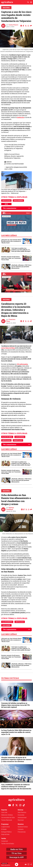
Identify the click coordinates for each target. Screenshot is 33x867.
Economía (21, 815)
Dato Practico (22, 812)
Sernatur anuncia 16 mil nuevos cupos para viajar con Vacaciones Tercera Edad (11, 258)
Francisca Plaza (10, 320)
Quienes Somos (23, 827)
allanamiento (7, 622)
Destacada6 (6, 200)
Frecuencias (22, 832)
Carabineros (19, 437)
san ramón (6, 625)
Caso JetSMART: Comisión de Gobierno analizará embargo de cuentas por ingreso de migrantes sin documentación (16, 786)
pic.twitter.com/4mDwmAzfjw (14, 164)
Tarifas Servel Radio (7, 843)
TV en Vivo (16, 853)
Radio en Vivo (16, 849)
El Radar (4, 829)
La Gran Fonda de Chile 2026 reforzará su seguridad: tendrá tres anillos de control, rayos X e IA (16, 732)
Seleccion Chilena (7, 815)
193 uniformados (22, 364)
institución (20, 117)
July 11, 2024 (8, 169)
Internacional (22, 817)
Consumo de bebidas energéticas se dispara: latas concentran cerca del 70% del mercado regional (15, 705)
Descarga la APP (16, 857)
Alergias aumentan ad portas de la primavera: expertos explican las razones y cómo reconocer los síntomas (16, 759)
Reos (6, 204)
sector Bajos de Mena (8, 348)
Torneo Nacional (6, 820)
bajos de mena (7, 437)
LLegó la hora (5, 827)
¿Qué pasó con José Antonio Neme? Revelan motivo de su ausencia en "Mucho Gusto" (11, 241)
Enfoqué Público (6, 832)
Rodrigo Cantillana (10, 508)
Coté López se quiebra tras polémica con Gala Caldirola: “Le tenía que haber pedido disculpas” (21, 249)
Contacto (20, 829)
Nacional (6, 8)
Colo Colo (4, 812)
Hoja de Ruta (5, 834)
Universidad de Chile (8, 817)
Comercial (4, 841)
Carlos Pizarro (13, 25)
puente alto (18, 440)
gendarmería (18, 200)
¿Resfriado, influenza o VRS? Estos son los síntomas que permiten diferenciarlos (21, 266)
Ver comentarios (9, 208)
